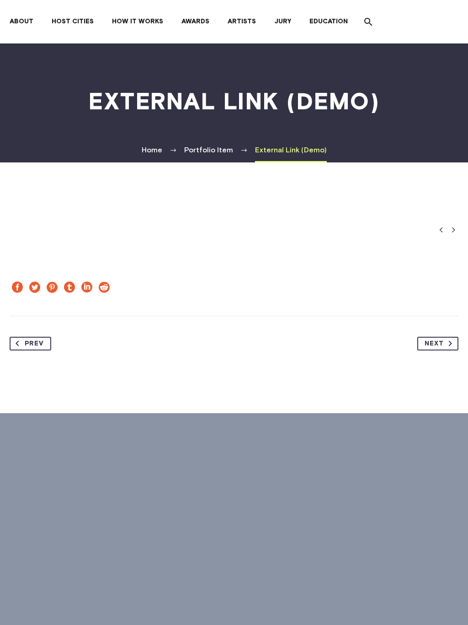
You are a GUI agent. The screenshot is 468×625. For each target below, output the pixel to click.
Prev (34, 343)
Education (328, 21)
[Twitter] (34, 287)
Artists (242, 21)
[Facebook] (17, 287)
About (21, 21)
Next (434, 343)
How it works (137, 21)
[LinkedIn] (86, 287)
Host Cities (73, 21)
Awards (195, 21)
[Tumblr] (69, 287)
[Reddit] (104, 287)
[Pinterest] (52, 287)
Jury (282, 21)
